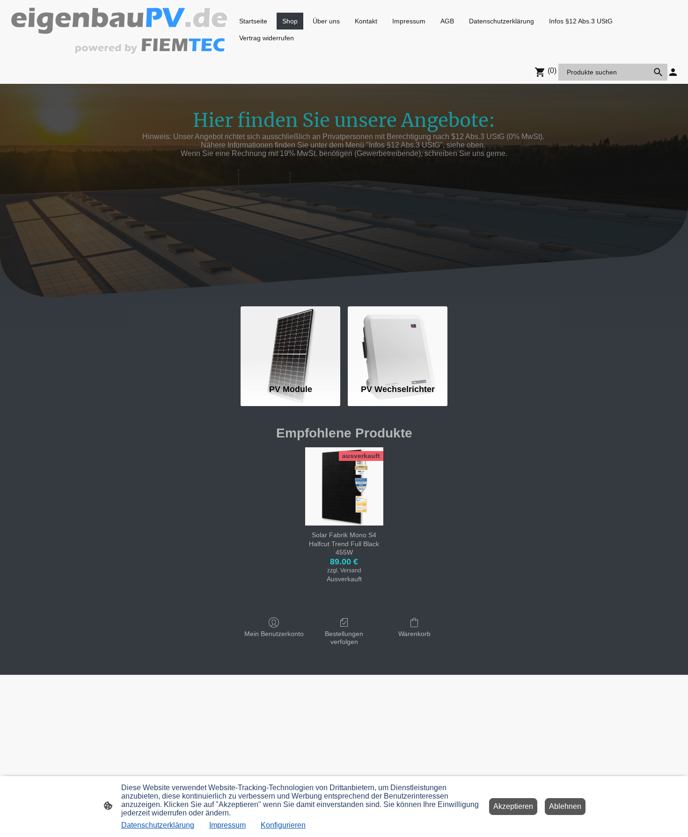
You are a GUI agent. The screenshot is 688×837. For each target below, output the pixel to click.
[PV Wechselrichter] (397, 341)
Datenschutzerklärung (157, 825)
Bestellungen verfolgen (344, 637)
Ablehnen (565, 806)
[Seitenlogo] (119, 29)
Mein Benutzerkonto (274, 633)
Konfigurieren (283, 825)
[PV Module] (290, 341)
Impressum (227, 825)
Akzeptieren (513, 806)
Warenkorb (414, 633)
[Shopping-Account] (673, 72)
